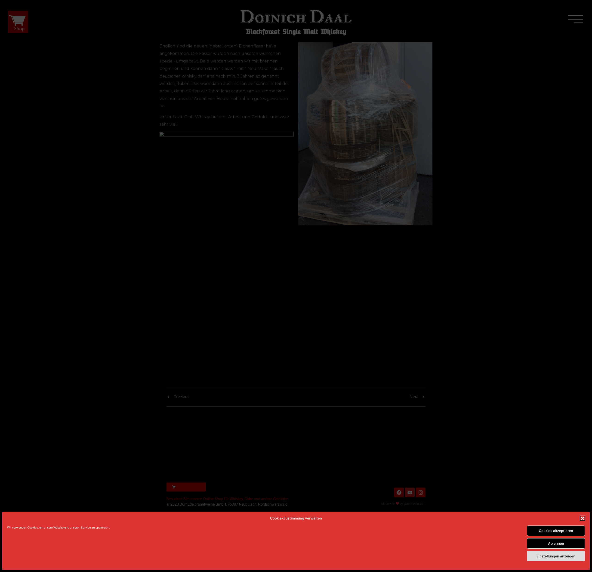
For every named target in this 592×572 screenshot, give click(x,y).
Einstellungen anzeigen (555, 556)
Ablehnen (556, 543)
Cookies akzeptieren (556, 531)
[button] (582, 518)
